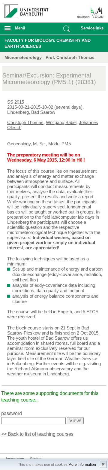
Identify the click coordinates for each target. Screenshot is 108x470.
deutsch (83, 17)
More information (82, 464)
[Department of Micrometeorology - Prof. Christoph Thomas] (95, 11)
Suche (66, 29)
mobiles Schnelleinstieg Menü (91, 30)
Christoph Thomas (25, 122)
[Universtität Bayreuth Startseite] (24, 9)
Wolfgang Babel (61, 122)
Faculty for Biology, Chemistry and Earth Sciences (47, 43)
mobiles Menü (23, 30)
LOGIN (98, 17)
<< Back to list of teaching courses (37, 434)
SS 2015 (15, 102)
